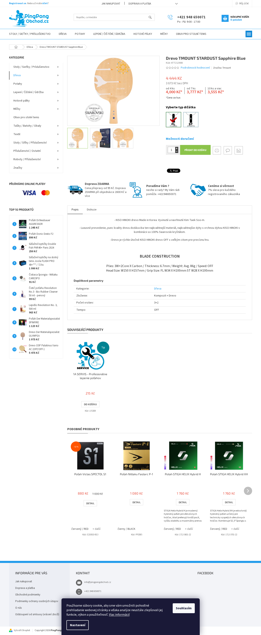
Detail (90, 503)
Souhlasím (184, 608)
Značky (17, 168)
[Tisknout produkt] (217, 150)
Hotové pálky (21, 101)
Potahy (17, 84)
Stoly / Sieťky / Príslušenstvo (31, 67)
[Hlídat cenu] (239, 150)
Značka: (222, 68)
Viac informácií (119, 614)
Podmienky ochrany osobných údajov (36, 601)
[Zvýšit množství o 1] (176, 148)
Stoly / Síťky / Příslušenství (30, 143)
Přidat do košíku (195, 149)
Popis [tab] (75, 210)
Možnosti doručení (180, 139)
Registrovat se (17, 3)
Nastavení (77, 625)
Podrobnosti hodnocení (195, 68)
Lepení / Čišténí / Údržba (28, 92)
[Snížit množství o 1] (176, 151)
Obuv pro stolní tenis (26, 117)
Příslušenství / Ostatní (27, 151)
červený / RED (80, 529)
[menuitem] (30, 34)
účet (45, 3)
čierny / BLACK (126, 529)
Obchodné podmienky (27, 594)
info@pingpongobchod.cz (97, 582)
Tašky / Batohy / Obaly (27, 126)
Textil (16, 134)
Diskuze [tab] (92, 210)
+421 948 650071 (92, 591)
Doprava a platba (140, 4)
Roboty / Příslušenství (27, 159)
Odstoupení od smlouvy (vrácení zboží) (37, 614)
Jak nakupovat (111, 4)
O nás (18, 608)
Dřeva (17, 75)
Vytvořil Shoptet (22, 630)
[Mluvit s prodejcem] (228, 150)
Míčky (16, 109)
